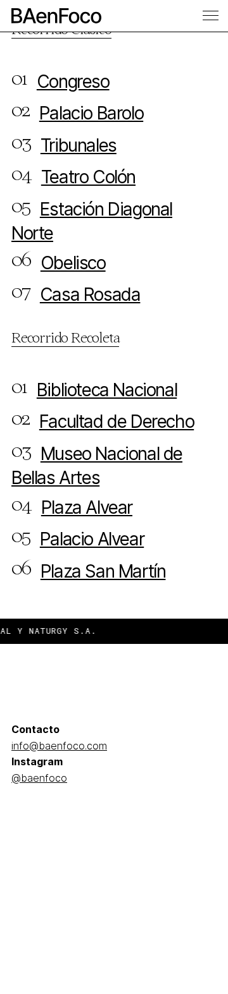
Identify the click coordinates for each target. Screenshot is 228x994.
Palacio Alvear (92, 539)
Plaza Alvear (86, 507)
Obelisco (73, 263)
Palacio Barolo (91, 113)
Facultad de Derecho (116, 421)
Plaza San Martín (103, 571)
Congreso (73, 81)
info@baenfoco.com (59, 745)
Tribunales (79, 145)
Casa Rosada (90, 294)
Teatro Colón (88, 177)
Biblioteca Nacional (107, 390)
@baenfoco (39, 778)
